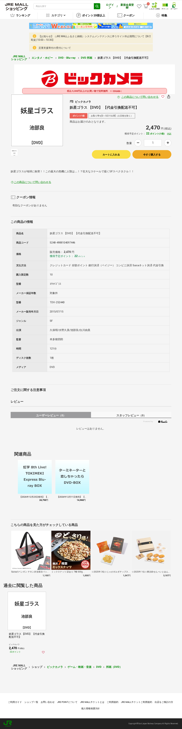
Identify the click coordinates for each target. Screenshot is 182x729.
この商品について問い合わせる (140, 97)
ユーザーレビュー (51, 415)
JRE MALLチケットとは (92, 702)
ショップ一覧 (31, 702)
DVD (98, 667)
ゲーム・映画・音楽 (80, 667)
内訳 (169, 133)
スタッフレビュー (131, 415)
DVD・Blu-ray (67, 57)
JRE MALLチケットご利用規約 (136, 702)
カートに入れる (111, 154)
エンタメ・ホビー (43, 57)
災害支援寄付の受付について (55, 47)
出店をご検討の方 (164, 702)
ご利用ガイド (15, 702)
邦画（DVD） (114, 667)
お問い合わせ (48, 702)
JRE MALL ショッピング (19, 58)
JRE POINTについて (67, 702)
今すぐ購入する (152, 154)
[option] (37, 120)
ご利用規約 (112, 702)
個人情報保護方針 (90, 708)
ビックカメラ (55, 667)
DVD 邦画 (87, 57)
